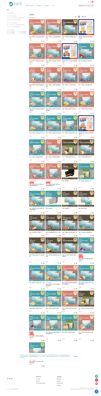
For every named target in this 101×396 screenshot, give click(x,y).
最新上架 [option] (84, 16)
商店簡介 (38, 381)
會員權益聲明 (60, 383)
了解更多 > (22, 357)
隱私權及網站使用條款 (41, 383)
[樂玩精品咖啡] (15, 3)
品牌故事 (38, 379)
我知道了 (76, 356)
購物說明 (59, 379)
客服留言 (59, 381)
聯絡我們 (59, 385)
